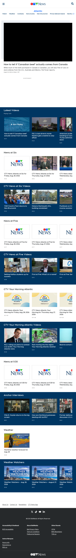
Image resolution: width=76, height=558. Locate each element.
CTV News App (33, 504)
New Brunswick (42, 14)
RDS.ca (4, 547)
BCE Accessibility (7, 529)
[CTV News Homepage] (38, 4)
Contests (20, 14)
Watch (4, 14)
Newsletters (22, 504)
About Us (5, 504)
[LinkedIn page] (44, 511)
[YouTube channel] (40, 511)
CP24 (53, 529)
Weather (12, 14)
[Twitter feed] (32, 511)
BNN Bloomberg (56, 532)
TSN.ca (53, 534)
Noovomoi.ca (6, 545)
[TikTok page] (36, 511)
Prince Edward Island (57, 14)
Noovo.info (5, 542)
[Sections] (4, 4)
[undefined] (16, 128)
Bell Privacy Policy (33, 529)
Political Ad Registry (33, 534)
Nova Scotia (30, 14)
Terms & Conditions (33, 532)
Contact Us (13, 504)
